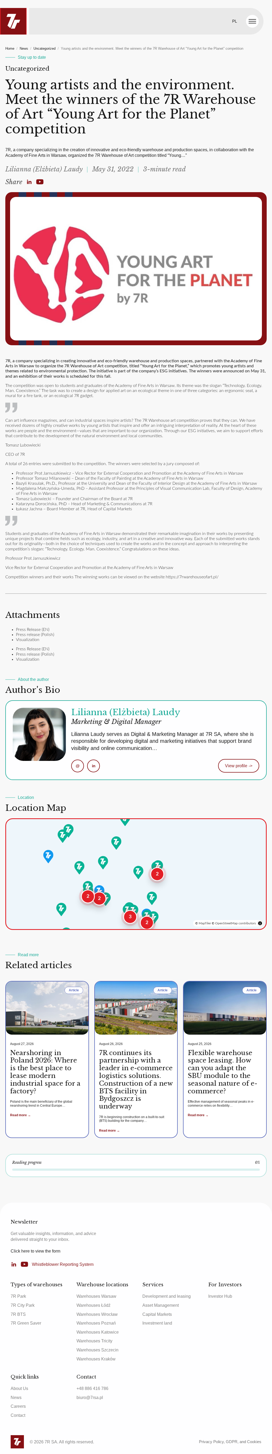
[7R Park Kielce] (152, 898)
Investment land (157, 1323)
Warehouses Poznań (96, 1323)
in (93, 766)
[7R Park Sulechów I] (79, 867)
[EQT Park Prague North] (61, 909)
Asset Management (160, 1305)
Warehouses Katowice (97, 1332)
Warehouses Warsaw (96, 1296)
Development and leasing (166, 1296)
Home (9, 48)
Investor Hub (220, 1296)
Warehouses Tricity (94, 1341)
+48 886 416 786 (92, 1388)
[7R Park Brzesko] (153, 918)
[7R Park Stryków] (138, 872)
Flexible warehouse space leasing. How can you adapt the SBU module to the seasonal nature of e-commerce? (222, 1072)
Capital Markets (157, 1314)
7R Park (18, 1296)
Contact (18, 1415)
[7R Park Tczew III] (125, 819)
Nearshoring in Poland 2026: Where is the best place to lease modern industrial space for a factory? (45, 1072)
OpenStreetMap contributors (235, 923)
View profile (238, 766)
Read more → (20, 1115)
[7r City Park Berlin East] (48, 856)
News (24, 48)
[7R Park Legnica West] (88, 887)
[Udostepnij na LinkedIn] (29, 182)
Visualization (27, 640)
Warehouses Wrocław (97, 1314)
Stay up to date (32, 57)
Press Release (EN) (32, 629)
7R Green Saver (26, 1323)
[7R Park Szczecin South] (63, 836)
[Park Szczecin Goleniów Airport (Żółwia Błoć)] (68, 830)
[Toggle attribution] (260, 923)
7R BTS (18, 1314)
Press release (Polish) (35, 635)
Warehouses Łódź (93, 1305)
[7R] (13, 21)
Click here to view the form (35, 1251)
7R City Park (23, 1305)
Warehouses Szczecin (97, 1350)
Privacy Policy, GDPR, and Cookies (230, 1441)
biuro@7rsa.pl (89, 1397)
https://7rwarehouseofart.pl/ (192, 577)
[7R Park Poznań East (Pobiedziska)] (103, 862)
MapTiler (205, 923)
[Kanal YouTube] (40, 182)
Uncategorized (44, 48)
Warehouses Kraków (96, 1359)
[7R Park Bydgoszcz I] (116, 843)
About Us (19, 1388)
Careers (18, 1406)
